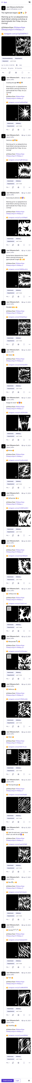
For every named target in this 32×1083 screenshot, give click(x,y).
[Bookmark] (22, 73)
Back (5, 2)
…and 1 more (19, 126)
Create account (7, 1080)
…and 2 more (13, 61)
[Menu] (29, 1080)
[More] (29, 73)
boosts (3, 68)
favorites (18, 68)
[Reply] (3, 73)
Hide (27, 38)
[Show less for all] (29, 2)
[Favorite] (16, 73)
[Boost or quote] (10, 73)
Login (17, 1080)
